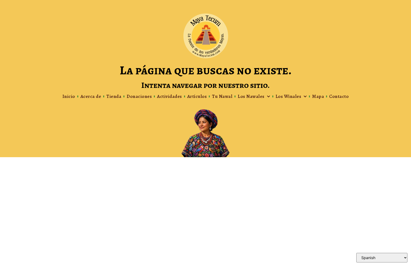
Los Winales (288, 96)
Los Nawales (251, 96)
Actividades (169, 96)
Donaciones (139, 96)
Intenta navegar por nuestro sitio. (205, 85)
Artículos (197, 96)
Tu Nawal (222, 96)
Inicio (68, 96)
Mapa (318, 96)
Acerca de (90, 96)
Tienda (113, 96)
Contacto (339, 96)
